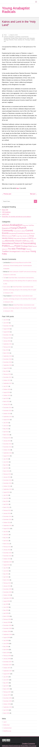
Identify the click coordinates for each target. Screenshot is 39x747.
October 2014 (6, 413)
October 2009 (6, 595)
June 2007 (6, 680)
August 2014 (6, 419)
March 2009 (6, 616)
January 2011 (6, 549)
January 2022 (6, 341)
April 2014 (6, 431)
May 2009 (5, 610)
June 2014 (6, 425)
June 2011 (6, 534)
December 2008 (7, 625)
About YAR (5, 209)
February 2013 (7, 474)
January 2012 (6, 513)
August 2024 (6, 329)
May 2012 (5, 501)
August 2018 (6, 368)
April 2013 (6, 468)
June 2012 (6, 498)
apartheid (17, 36)
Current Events (24, 36)
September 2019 (7, 356)
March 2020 (6, 353)
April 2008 (6, 649)
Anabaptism (12, 36)
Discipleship (7, 38)
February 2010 (7, 583)
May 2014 (5, 428)
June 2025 (6, 322)
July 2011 (5, 531)
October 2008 (6, 631)
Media (3, 241)
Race (30, 246)
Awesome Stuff (27, 225)
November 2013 (7, 447)
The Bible (12, 249)
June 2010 (6, 571)
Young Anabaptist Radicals (16, 10)
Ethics (4, 236)
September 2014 (7, 416)
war (5, 41)
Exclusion (9, 236)
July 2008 (5, 640)
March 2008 (6, 652)
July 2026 (5, 319)
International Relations (20, 238)
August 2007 (6, 673)
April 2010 (6, 577)
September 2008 (7, 634)
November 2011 (7, 519)
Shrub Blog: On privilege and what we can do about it (16, 216)
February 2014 (7, 437)
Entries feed (6, 725)
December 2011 (7, 516)
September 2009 (7, 598)
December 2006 (7, 698)
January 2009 (6, 622)
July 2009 (5, 604)
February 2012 (7, 510)
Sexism (34, 246)
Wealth (28, 251)
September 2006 (7, 707)
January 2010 (6, 586)
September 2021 (7, 344)
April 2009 (6, 613)
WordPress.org (7, 731)
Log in (5, 722)
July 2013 (5, 459)
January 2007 (6, 695)
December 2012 (7, 480)
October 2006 (6, 704)
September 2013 (7, 453)
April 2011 (6, 540)
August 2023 (6, 332)
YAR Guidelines (6, 212)
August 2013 (6, 456)
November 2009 (7, 592)
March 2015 (6, 401)
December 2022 (7, 335)
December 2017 (7, 377)
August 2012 (6, 492)
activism (6, 36)
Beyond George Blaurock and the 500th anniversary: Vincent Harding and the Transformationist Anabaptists (17, 265)
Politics (6, 246)
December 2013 (7, 444)
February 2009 (7, 619)
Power (15, 39)
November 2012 (7, 483)
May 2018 (5, 371)
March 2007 (6, 689)
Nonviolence (7, 243)
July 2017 (5, 386)
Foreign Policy (14, 38)
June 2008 (6, 643)
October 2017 (6, 380)
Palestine (11, 39)
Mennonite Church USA (15, 241)
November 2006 (7, 701)
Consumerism (17, 231)
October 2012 (6, 486)
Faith (14, 236)
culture (23, 231)
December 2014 (7, 407)
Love (35, 238)
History (10, 238)
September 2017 (7, 383)
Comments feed (7, 728)
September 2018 (7, 365)
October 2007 (6, 667)
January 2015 (6, 404)
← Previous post (6, 194)
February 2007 (7, 692)
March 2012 (6, 507)
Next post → (33, 194)
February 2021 (7, 347)
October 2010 (6, 558)
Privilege (24, 246)
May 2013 (5, 465)
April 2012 (6, 504)
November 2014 (7, 410)
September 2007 (7, 670)
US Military (22, 251)
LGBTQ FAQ (5, 214)
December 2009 (7, 589)
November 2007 (7, 664)
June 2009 (6, 607)
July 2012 (5, 495)
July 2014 (5, 422)
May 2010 (5, 574)
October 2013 (6, 450)
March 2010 (6, 580)
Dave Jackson (7, 286)
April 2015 (6, 398)
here (17, 188)
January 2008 (6, 658)
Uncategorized (14, 251)
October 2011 (6, 522)
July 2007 (5, 677)
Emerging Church (29, 233)
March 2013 (6, 471)
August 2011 (6, 528)
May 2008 (5, 646)
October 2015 (6, 395)
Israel (28, 38)
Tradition (32, 39)
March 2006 (6, 713)
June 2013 (6, 462)
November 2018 (7, 362)
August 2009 (6, 601)
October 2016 (6, 389)
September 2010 (7, 562)
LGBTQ (30, 238)
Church (21, 227)
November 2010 (7, 555)
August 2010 (6, 565)
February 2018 (7, 374)
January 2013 (6, 477)
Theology (27, 39)
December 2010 (7, 552)
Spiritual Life (21, 39)
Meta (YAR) (30, 241)
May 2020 (5, 350)
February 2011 (7, 546)
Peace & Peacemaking (25, 243)
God (28, 236)
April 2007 (6, 686)
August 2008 (6, 637)
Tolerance (28, 249)
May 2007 (5, 683)
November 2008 (7, 628)
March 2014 (6, 434)
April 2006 (6, 710)
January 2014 (6, 440)
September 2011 (7, 525)
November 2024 (7, 326)
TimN (4, 277)
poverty (12, 246)
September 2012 (7, 489)
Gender (25, 236)
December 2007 (7, 661)
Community (7, 230)
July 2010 (5, 568)
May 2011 (5, 537)
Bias (33, 225)
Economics (20, 233)
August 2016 (6, 392)
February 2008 (7, 655)
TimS (5, 35)
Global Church (22, 38)
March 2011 (6, 543)
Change (13, 228)
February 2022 (7, 338)
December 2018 (7, 359)
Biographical (6, 228)
